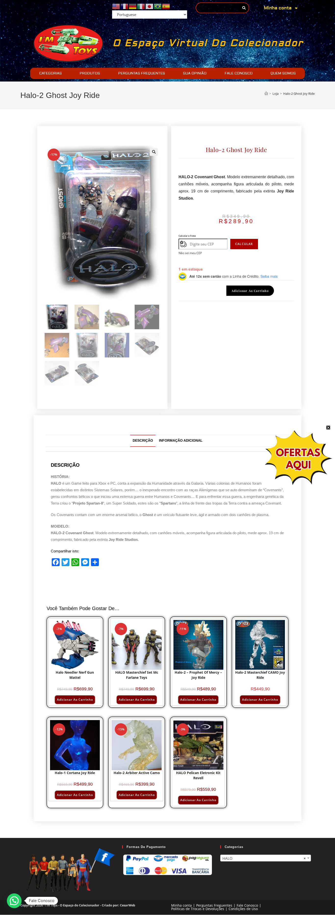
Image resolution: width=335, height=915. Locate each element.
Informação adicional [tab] (181, 440)
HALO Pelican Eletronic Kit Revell (198, 775)
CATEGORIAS (50, 73)
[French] (124, 5)
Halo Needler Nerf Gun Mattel (75, 675)
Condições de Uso (243, 909)
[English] (116, 5)
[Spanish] (166, 5)
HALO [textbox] (264, 858)
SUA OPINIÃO (194, 73)
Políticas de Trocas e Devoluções (197, 909)
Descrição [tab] (143, 440)
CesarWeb (127, 905)
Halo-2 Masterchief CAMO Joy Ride (260, 675)
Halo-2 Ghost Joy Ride (299, 93)
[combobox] (265, 858)
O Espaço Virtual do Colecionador (208, 43)
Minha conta (278, 8)
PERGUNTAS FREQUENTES (141, 73)
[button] (154, 152)
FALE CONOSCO (239, 73)
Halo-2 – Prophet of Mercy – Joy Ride (198, 675)
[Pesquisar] (243, 8)
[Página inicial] (266, 93)
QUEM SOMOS (283, 73)
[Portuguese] (158, 5)
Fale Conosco (247, 905)
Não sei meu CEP (190, 253)
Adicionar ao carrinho (250, 291)
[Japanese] (149, 5)
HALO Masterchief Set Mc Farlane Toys (136, 675)
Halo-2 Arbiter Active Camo (137, 772)
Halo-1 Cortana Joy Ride (75, 772)
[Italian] (141, 5)
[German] (133, 5)
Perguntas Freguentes (214, 905)
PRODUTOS (90, 73)
